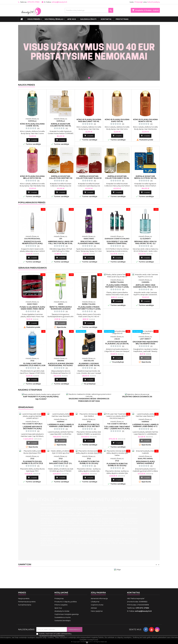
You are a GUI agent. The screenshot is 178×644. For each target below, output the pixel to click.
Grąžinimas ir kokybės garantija (66, 614)
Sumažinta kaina (24, 605)
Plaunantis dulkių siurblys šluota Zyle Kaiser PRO (32, 463)
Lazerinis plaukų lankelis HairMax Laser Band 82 (61, 425)
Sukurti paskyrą (153, 2)
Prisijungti (139, 2)
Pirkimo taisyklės (60, 605)
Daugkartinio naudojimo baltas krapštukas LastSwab (145, 344)
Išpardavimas (26, 407)
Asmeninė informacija (99, 598)
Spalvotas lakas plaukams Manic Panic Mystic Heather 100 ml (89, 243)
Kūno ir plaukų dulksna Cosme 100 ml (32, 125)
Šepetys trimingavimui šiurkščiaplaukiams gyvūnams (61, 309)
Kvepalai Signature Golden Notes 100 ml (60, 125)
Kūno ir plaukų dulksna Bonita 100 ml (145, 120)
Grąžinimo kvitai (97, 605)
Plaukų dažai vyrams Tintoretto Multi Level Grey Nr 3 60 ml (89, 309)
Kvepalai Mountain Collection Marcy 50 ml (117, 177)
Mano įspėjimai (97, 611)
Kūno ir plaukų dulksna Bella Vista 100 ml (32, 177)
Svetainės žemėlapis (62, 620)
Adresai (94, 608)
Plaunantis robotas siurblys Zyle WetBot (89, 425)
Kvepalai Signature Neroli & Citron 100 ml (145, 177)
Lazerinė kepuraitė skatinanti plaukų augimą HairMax (32, 429)
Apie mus (71, 19)
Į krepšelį (32, 140)
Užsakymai (95, 602)
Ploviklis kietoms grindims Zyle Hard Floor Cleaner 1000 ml (32, 365)
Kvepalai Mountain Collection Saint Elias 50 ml (89, 178)
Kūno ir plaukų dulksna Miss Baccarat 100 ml (89, 120)
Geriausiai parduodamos (32, 268)
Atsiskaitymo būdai (61, 611)
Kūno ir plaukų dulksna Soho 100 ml (117, 120)
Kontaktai (106, 19)
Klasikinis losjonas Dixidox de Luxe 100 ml (89, 364)
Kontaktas (133, 593)
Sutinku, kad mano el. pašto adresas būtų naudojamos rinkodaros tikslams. (55, 635)
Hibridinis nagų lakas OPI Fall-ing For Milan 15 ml (60, 242)
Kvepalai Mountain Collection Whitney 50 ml (60, 178)
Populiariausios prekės (31, 202)
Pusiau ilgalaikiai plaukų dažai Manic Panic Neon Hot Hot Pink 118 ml (32, 309)
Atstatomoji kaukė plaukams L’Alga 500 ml (117, 343)
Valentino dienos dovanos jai (137, 396)
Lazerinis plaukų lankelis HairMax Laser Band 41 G (145, 425)
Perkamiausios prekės (26, 602)
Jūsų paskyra (98, 593)
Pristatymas (122, 19)
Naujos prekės (26, 85)
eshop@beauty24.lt (59, 2)
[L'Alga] (117, 569)
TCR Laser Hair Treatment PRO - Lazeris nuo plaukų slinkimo (117, 429)
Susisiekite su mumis (62, 617)
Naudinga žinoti (88, 19)
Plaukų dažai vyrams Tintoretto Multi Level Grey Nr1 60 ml (117, 287)
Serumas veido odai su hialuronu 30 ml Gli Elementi (145, 243)
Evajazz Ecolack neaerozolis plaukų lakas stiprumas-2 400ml (32, 243)
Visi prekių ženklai (54, 19)
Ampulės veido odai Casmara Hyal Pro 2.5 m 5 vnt (145, 287)
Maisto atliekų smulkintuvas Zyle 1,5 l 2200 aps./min (60, 463)
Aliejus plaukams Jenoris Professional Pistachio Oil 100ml (60, 365)
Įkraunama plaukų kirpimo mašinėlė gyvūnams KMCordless (145, 463)
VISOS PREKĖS (33, 19)
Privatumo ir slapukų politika (65, 602)
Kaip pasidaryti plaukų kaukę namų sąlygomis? (41, 397)
